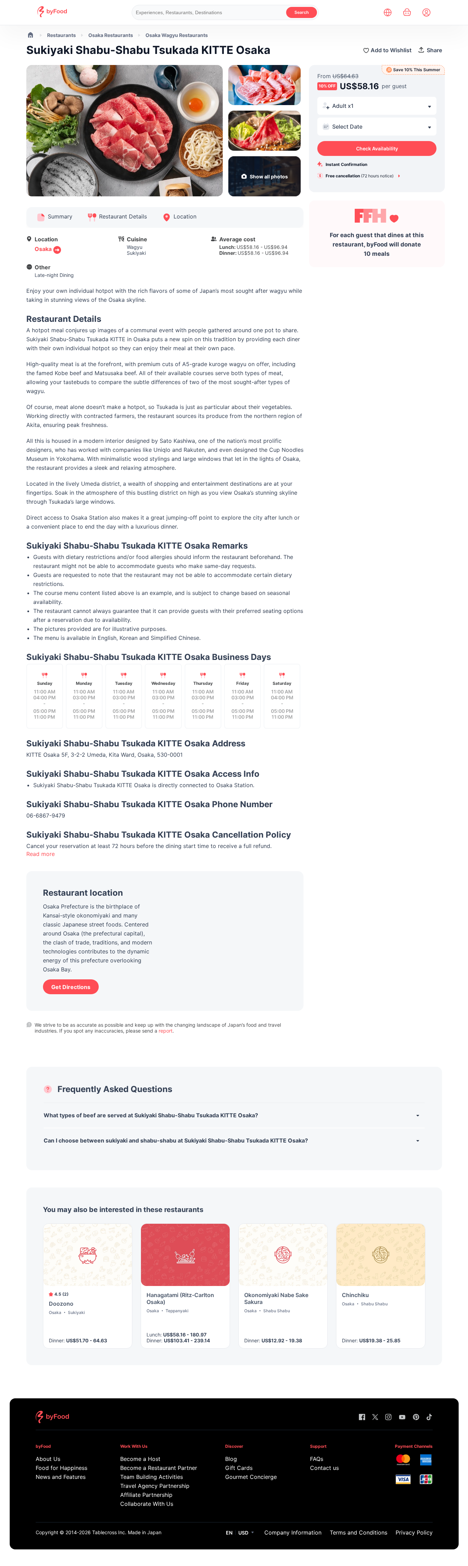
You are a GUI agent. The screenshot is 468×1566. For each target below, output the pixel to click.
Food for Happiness (61, 1467)
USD (243, 1533)
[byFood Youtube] (402, 1417)
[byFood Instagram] (388, 1417)
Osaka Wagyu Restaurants (176, 35)
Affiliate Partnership (146, 1494)
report (166, 1031)
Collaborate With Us (146, 1503)
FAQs (316, 1458)
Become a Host (140, 1458)
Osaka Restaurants (110, 35)
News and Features (61, 1476)
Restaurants (61, 35)
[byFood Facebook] (362, 1417)
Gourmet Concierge (251, 1476)
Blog (231, 1458)
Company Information (292, 1532)
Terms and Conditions (358, 1532)
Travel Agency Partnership (154, 1485)
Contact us (324, 1467)
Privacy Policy (414, 1532)
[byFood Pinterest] (416, 1417)
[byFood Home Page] (52, 15)
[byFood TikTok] (429, 1417)
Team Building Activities (151, 1476)
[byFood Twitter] (375, 1417)
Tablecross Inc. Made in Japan (126, 1532)
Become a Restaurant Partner (158, 1467)
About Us (48, 1458)
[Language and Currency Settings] (387, 12)
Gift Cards (239, 1467)
